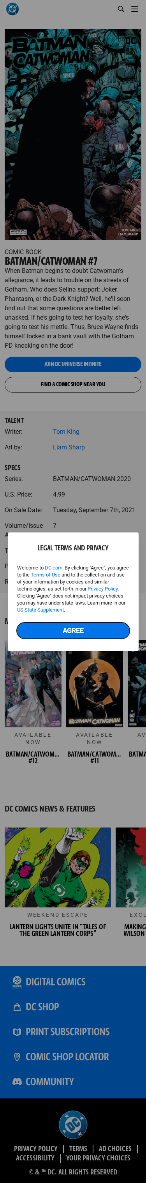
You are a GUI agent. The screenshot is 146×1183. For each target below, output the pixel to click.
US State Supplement (40, 610)
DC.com (53, 568)
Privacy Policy (103, 589)
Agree (73, 630)
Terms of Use (45, 575)
